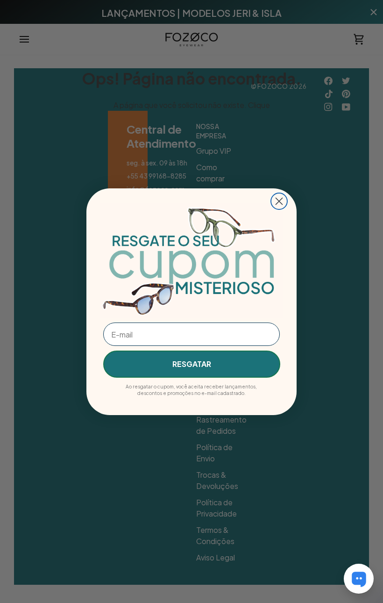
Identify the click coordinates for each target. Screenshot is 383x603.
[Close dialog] (279, 201)
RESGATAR (191, 364)
